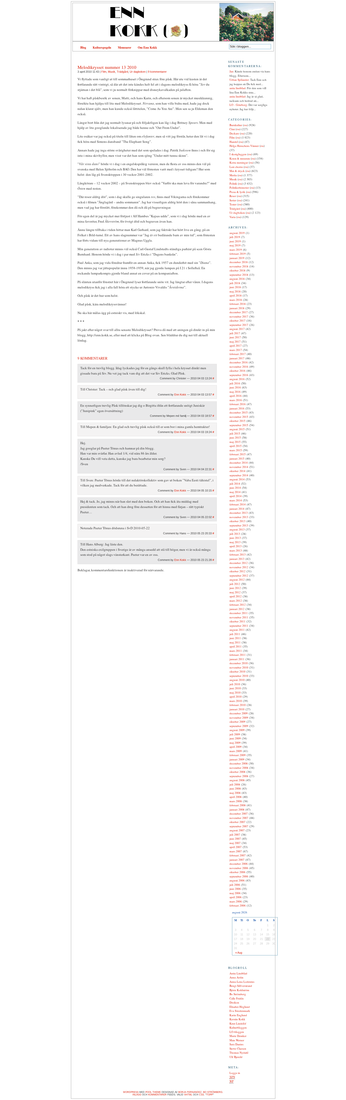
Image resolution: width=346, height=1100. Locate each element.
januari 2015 (236, 458)
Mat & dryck (237, 171)
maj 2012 (235, 592)
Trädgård (122, 71)
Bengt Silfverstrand (240, 986)
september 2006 (238, 876)
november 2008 (238, 768)
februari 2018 (237, 304)
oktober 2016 (237, 370)
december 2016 (238, 362)
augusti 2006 (237, 880)
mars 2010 (235, 701)
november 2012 (238, 567)
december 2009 (238, 713)
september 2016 (238, 375)
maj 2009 (235, 742)
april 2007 (235, 847)
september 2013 (238, 525)
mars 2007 (235, 851)
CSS (201, 1094)
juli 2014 (234, 483)
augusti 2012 (237, 579)
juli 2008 (234, 784)
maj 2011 (235, 642)
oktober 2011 (237, 621)
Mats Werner (236, 1040)
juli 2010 (234, 684)
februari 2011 (237, 655)
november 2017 (238, 316)
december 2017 (238, 312)
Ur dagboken (138, 71)
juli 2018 (234, 283)
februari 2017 (237, 354)
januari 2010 (236, 709)
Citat (232, 129)
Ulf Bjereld (235, 1057)
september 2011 (238, 625)
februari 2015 (237, 454)
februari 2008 (237, 805)
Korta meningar (238, 162)
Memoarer (124, 47)
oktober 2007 (237, 822)
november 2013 (238, 517)
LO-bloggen (236, 1032)
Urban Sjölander (239, 80)
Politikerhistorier (239, 187)
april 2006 (235, 897)
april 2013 (235, 546)
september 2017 (238, 325)
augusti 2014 (237, 479)
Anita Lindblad (238, 973)
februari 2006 (237, 905)
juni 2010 (235, 688)
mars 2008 (235, 801)
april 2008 (235, 797)
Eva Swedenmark (239, 1011)
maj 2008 (235, 793)
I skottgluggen (237, 154)
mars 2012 (235, 600)
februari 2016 (237, 404)
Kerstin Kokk (237, 1019)
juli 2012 (234, 584)
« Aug (238, 952)
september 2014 (238, 475)
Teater (233, 204)
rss (245, 125)
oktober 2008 (237, 772)
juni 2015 (235, 437)
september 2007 (238, 826)
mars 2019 (235, 249)
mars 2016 (235, 400)
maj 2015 (235, 442)
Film (103, 71)
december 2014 (238, 462)
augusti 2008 (237, 780)
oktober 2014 (237, 471)
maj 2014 (235, 492)
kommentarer (157, 1094)
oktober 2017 (237, 320)
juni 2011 (235, 638)
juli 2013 (234, 534)
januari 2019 (236, 258)
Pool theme (153, 1092)
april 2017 (235, 345)
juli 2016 (234, 383)
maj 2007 (235, 843)
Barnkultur (235, 125)
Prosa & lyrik (237, 192)
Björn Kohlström (239, 990)
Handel (233, 142)
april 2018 (235, 295)
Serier (232, 200)
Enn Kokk (180, 394)
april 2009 (235, 747)
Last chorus (236, 167)
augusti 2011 (237, 630)
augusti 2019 (237, 233)
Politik (233, 183)
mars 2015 (235, 450)
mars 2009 (235, 751)
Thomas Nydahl (238, 1052)
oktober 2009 (237, 721)
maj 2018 (235, 291)
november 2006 (238, 868)
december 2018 (238, 262)
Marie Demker (237, 1036)
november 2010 (238, 667)
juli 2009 (234, 734)
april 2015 (235, 446)
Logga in (234, 1073)
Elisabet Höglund (239, 1007)
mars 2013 (235, 550)
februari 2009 (237, 755)
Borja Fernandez (190, 1092)
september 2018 (238, 275)
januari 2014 (236, 508)
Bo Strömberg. (213, 1092)
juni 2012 (235, 588)
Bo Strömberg (237, 994)
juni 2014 (235, 487)
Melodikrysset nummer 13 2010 (107, 67)
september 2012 (238, 575)
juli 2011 (234, 634)
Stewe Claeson (237, 1048)
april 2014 (235, 496)
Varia (232, 217)
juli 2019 (234, 237)
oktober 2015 (237, 421)
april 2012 (235, 596)
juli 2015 (234, 433)
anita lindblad (237, 88)
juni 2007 (235, 838)
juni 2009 (235, 738)
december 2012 (238, 563)
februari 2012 (237, 604)
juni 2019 (235, 241)
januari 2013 (236, 559)
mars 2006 (235, 901)
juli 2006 (234, 885)
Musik (111, 71)
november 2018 (238, 266)
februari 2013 (237, 554)
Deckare (234, 133)
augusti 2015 (237, 429)
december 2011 (238, 613)
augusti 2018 (237, 279)
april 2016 (235, 396)
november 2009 (238, 717)
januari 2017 (236, 358)
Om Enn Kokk (147, 47)
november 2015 (238, 417)
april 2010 (235, 696)
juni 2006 (235, 889)
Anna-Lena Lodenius (241, 982)
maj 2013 (235, 542)
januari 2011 (236, 659)
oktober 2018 (237, 270)
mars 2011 (235, 651)
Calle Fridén (236, 998)
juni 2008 (235, 788)
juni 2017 (235, 337)
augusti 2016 (237, 379)
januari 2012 (236, 609)
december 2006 (238, 864)
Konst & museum (239, 158)
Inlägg (136, 1094)
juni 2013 (235, 538)
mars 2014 (235, 500)
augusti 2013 (237, 529)
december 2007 (238, 813)
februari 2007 (237, 855)
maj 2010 (235, 692)
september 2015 (238, 425)
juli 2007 (234, 834)
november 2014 (238, 467)
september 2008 (238, 776)
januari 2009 (236, 759)
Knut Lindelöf (237, 1023)
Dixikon (234, 1002)
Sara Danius (236, 1044)
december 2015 (238, 412)
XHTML (188, 1094)
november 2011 (238, 617)
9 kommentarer (157, 71)
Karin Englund (238, 1015)
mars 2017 (235, 350)
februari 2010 (237, 705)
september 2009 (238, 726)
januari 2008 (236, 809)
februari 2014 (237, 504)
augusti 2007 (237, 830)
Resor (232, 196)
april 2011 (235, 646)
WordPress (131, 1092)
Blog (83, 47)
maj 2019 (235, 245)
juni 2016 (235, 387)
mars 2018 (235, 300)
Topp (209, 1094)
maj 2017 (235, 341)
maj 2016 (235, 392)
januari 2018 (236, 308)
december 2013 (238, 513)
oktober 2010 (237, 671)
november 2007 (238, 818)
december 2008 (238, 763)
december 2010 (238, 663)
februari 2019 (237, 254)
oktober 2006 (237, 872)
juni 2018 (235, 287)
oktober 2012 (237, 571)
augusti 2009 (237, 730)
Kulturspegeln (102, 47)
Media (233, 175)
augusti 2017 (237, 329)
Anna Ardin (236, 977)
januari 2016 (236, 408)
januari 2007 (236, 859)
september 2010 (238, 676)
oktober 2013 (237, 521)
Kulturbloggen (238, 1027)
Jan (231, 71)
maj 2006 (235, 893)
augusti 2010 (237, 680)
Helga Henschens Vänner (244, 146)
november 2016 (238, 366)
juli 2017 (234, 333)
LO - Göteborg (238, 105)
